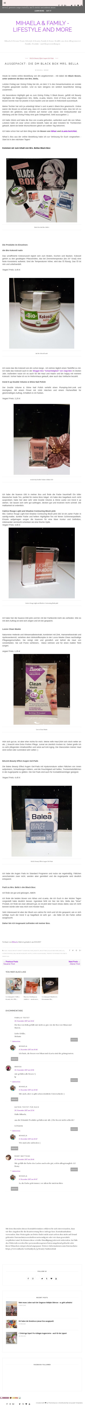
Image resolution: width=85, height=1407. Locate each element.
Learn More (39, 11)
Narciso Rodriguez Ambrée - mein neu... (31, 998)
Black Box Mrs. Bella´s (56, 950)
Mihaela (40, 70)
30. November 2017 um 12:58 (24, 1070)
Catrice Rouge (7, 953)
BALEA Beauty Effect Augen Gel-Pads (42, 58)
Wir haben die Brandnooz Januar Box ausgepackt (36, 1321)
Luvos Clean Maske (39, 953)
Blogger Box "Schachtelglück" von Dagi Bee (52, 371)
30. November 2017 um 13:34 (24, 1110)
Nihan (54, 131)
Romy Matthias (22, 1156)
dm (14, 953)
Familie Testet (22, 1018)
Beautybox (44, 950)
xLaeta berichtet (69, 131)
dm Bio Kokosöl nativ (24, 953)
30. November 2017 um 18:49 (24, 1159)
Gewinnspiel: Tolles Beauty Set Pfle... (13, 998)
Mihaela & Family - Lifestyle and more (42, 26)
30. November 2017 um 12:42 (24, 1021)
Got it (48, 11)
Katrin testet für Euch (26, 1107)
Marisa (18, 1067)
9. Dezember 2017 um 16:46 (28, 1050)
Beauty (36, 950)
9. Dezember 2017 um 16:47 (28, 1139)
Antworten (74, 1039)
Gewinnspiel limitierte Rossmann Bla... (50, 998)
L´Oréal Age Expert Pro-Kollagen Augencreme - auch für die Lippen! (43, 1333)
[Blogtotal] (14, 1398)
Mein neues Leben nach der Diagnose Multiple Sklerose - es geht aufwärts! (45, 1302)
